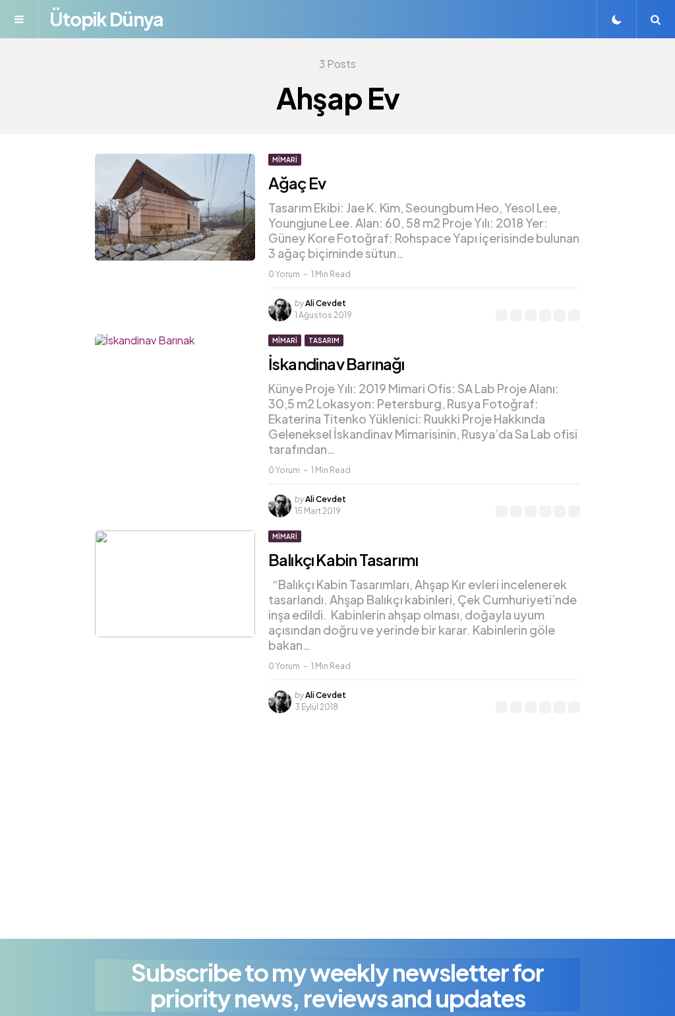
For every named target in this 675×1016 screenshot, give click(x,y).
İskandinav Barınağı (336, 363)
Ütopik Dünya (106, 18)
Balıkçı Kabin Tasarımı (343, 559)
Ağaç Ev (297, 183)
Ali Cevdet (325, 303)
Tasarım (323, 340)
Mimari (284, 160)
